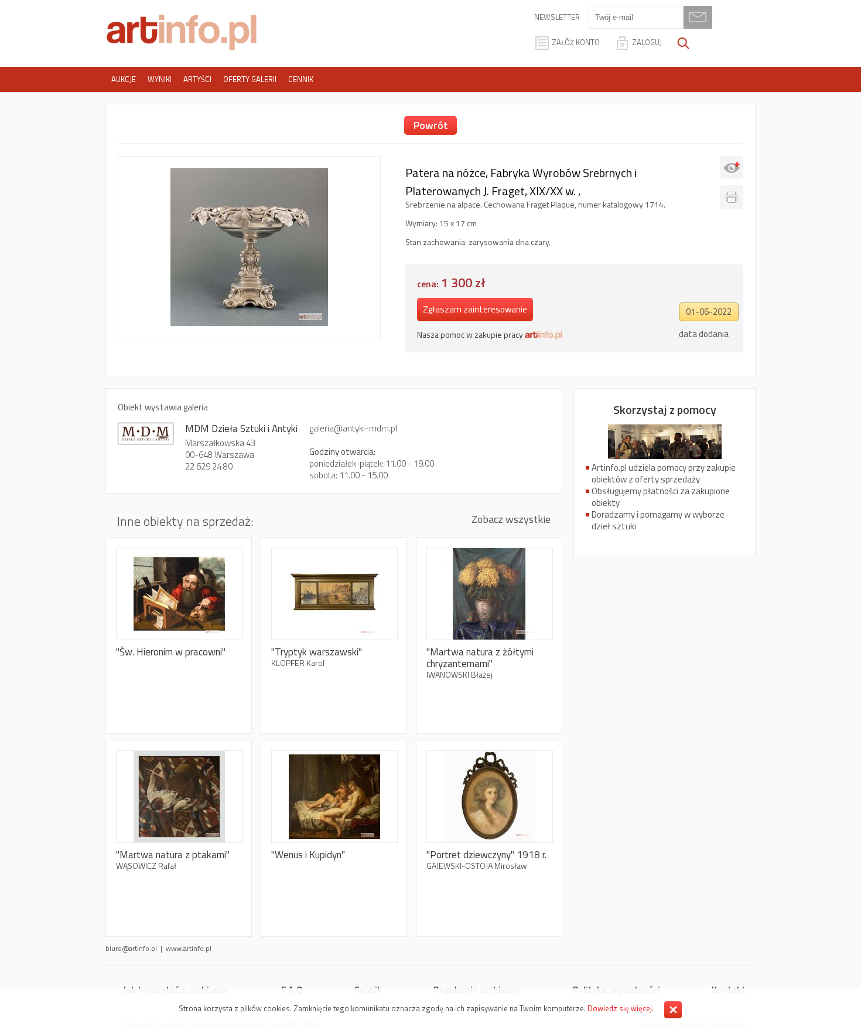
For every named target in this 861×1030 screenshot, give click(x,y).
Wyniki (160, 79)
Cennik (300, 79)
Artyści (197, 79)
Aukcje (123, 79)
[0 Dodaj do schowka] (731, 167)
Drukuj (731, 197)
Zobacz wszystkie (511, 519)
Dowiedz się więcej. (620, 1008)
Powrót (431, 125)
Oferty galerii (249, 79)
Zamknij (673, 1009)
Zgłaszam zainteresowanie (475, 309)
